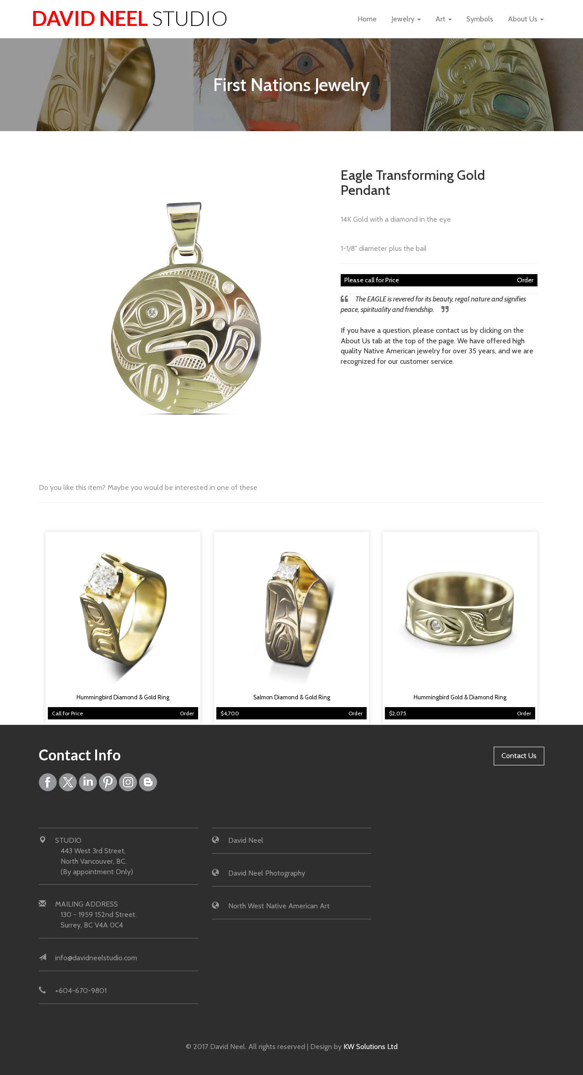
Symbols (479, 19)
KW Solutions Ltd (370, 1046)
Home (367, 19)
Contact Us (519, 755)
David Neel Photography (266, 873)
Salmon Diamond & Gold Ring (291, 697)
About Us (523, 19)
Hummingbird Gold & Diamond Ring (460, 697)
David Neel (130, 18)
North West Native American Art (279, 906)
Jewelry (403, 19)
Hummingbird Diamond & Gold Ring (123, 697)
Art (441, 19)
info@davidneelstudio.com (96, 957)
